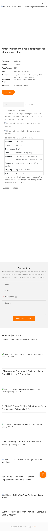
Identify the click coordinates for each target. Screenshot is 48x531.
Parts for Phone (8, 340)
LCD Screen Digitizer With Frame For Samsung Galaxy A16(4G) (24, 513)
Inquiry (8, 92)
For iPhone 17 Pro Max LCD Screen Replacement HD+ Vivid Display (18, 478)
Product (34, 340)
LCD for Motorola (22, 340)
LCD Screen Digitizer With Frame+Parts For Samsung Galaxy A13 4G (22, 443)
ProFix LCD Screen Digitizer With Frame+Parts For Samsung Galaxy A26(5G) (24, 407)
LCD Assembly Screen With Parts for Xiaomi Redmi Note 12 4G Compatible (22, 372)
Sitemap (34, 527)
